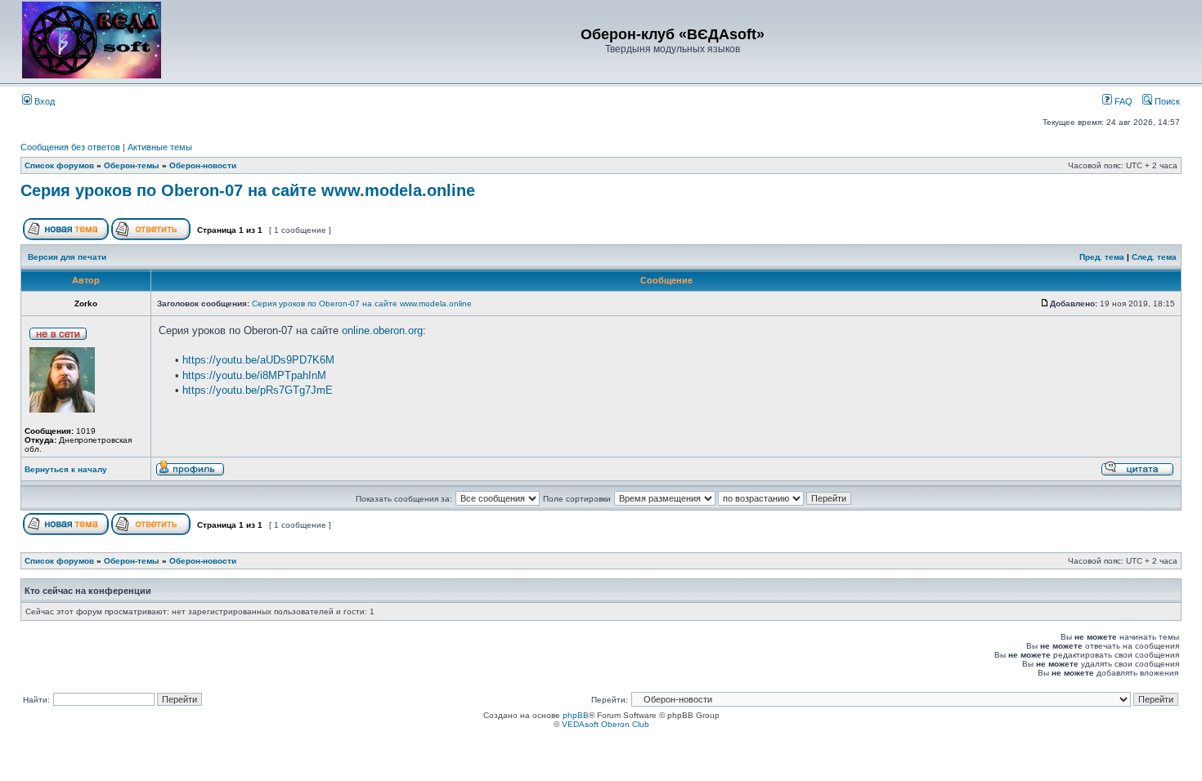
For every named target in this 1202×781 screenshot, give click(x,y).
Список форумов (59, 165)
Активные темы (160, 147)
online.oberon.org (382, 330)
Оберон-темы (131, 165)
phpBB (576, 715)
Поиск (1166, 101)
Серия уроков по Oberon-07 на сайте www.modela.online (247, 190)
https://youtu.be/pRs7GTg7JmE (257, 390)
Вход (43, 101)
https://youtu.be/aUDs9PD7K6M (258, 360)
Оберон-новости (202, 165)
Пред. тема (1101, 256)
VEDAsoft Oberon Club (605, 724)
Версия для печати (67, 256)
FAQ (1122, 101)
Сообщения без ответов (70, 147)
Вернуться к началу (66, 469)
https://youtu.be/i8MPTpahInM (254, 375)
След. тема (1154, 256)
